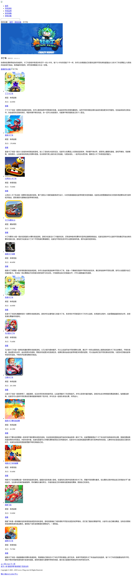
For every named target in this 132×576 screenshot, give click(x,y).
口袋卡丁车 (9, 377)
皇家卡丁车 (9, 135)
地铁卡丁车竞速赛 (11, 463)
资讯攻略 (8, 13)
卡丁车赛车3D (10, 220)
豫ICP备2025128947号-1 (9, 574)
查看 (6, 106)
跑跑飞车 (8, 505)
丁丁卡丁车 (9, 93)
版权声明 (11, 566)
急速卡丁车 (9, 297)
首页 (6, 6)
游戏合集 (8, 16)
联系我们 (18, 566)
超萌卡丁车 (9, 541)
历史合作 (25, 566)
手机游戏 (8, 8)
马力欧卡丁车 (10, 333)
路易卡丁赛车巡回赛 (12, 421)
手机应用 (8, 11)
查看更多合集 (6, 69)
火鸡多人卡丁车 (10, 178)
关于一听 (4, 566)
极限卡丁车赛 (10, 254)
